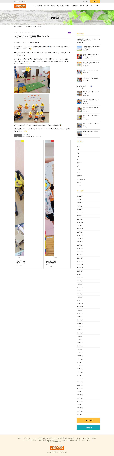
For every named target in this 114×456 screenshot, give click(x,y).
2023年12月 (80, 300)
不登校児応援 (41, 440)
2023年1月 (79, 336)
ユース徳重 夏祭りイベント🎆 (84, 86)
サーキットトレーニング (36, 136)
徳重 (78, 166)
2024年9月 (79, 271)
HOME (19, 438)
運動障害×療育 (50, 440)
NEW (78, 146)
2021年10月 (80, 385)
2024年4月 (79, 287)
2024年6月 (79, 281)
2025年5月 (79, 245)
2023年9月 (79, 310)
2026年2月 (79, 216)
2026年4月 (79, 209)
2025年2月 (79, 255)
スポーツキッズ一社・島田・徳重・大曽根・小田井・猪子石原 (47, 438)
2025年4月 (79, 248)
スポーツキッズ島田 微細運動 (90, 78)
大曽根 (78, 169)
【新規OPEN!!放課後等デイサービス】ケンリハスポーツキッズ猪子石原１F (88, 40)
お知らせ (27, 134)
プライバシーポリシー (86, 440)
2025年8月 (79, 235)
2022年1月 (79, 375)
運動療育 (28, 136)
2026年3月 (79, 212)
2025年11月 (80, 225)
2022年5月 (79, 362)
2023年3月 (79, 329)
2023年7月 (79, 316)
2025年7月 (79, 238)
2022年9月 (79, 349)
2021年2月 (79, 411)
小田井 (78, 172)
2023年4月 (79, 326)
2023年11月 (80, 303)
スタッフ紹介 (25, 440)
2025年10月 (80, 229)
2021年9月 (79, 388)
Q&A (57, 440)
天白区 (24, 136)
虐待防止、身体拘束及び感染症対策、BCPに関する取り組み (91, 55)
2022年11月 (80, 342)
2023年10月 (80, 307)
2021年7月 (79, 395)
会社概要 (94, 438)
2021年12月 (80, 378)
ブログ (78, 185)
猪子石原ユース (81, 179)
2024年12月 (80, 261)
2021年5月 (79, 401)
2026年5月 (79, 206)
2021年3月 (79, 408)
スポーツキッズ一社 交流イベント (91, 132)
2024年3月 (79, 290)
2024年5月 (79, 284)
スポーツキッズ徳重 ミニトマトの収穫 (91, 108)
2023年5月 (79, 323)
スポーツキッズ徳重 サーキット (91, 70)
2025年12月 (80, 222)
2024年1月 (79, 297)
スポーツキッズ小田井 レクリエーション (91, 92)
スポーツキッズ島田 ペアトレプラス (91, 116)
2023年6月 (79, 320)
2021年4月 (79, 404)
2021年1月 (79, 414)
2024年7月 (79, 277)
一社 (78, 156)
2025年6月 (79, 242)
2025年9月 (79, 232)
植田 (78, 153)
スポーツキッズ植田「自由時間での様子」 (51, 262)
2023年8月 (79, 313)
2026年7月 (79, 199)
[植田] (49, 198)
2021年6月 (79, 398)
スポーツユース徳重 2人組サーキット (91, 124)
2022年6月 (79, 359)
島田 (69, 32)
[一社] (19, 198)
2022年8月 (79, 352)
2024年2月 (79, 294)
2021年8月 (79, 391)
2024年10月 (80, 268)
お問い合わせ (64, 440)
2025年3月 (79, 251)
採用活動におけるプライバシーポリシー (57, 442)
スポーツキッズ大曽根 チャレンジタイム (91, 100)
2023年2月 (79, 333)
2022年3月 (79, 368)
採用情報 (33, 440)
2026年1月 (79, 219)
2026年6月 (79, 203)
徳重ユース (80, 163)
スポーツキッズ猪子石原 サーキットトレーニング (91, 63)
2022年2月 (79, 372)
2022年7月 (79, 356)
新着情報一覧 (26, 438)
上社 (78, 150)
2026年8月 (79, 196)
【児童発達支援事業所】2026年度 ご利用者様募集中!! (91, 47)
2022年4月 (79, 365)
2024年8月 (79, 274)
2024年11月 (80, 264)
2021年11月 (80, 381)
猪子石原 (79, 176)
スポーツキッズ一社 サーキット (22, 262)
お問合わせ (95, 1)
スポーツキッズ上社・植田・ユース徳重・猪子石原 (77, 438)
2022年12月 (80, 339)
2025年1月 (79, 258)
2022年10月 (80, 346)
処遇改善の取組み (74, 440)
